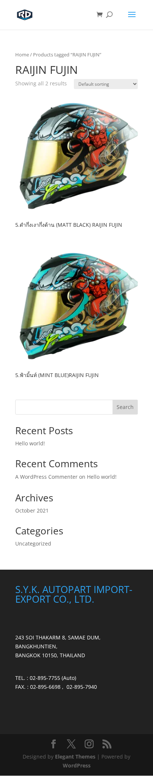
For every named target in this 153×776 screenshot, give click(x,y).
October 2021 (32, 510)
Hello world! (30, 443)
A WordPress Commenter (46, 476)
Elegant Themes (75, 756)
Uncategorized (33, 543)
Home (22, 54)
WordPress (77, 765)
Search (125, 406)
